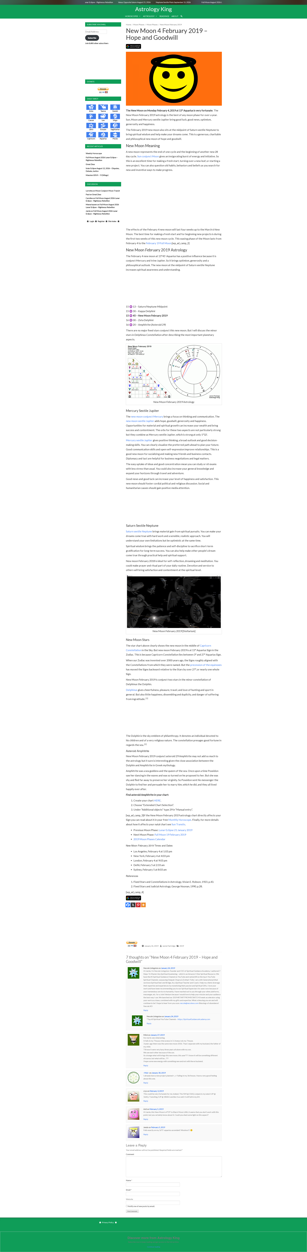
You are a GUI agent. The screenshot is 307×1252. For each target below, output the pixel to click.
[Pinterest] (138, 905)
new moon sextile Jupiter (140, 420)
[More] (143, 905)
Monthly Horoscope (179, 819)
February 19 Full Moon (158, 243)
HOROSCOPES (131, 16)
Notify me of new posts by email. (141, 1206)
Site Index (112, 221)
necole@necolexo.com (189, 1003)
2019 (182, 946)
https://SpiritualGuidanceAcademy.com (194, 1019)
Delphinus (131, 689)
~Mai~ (146, 1073)
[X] (133, 905)
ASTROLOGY (148, 16)
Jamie (88, 211)
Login (92, 221)
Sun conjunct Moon (148, 156)
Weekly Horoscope (94, 153)
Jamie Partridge (168, 946)
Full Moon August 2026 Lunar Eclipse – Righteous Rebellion (211, 2)
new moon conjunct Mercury (147, 416)
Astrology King (153, 9)
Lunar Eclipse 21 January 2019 (175, 830)
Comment (130, 1154)
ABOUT (174, 16)
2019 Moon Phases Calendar (149, 839)
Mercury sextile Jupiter (139, 440)
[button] (181, 16)
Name (128, 1180)
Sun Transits (178, 824)
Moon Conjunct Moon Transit (107, 191)
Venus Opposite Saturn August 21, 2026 (120, 2)
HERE (157, 800)
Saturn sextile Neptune (139, 531)
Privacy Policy (108, 1222)
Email (128, 1190)
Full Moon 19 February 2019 (170, 834)
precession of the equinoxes (206, 664)
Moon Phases (138, 24)
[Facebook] (128, 905)
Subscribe (92, 38)
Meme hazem (91, 204)
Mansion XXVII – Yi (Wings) (97, 175)
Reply (145, 1010)
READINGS (164, 16)
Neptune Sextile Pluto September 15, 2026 (159, 2)
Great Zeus (90, 164)
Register (101, 221)
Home (128, 24)
